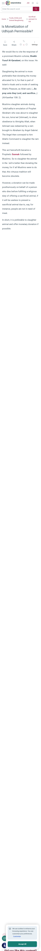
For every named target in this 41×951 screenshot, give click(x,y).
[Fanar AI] (4, 945)
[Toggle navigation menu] (3, 3)
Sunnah (15, 154)
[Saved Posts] (37, 3)
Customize (17, 936)
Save (5, 45)
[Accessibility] (33, 3)
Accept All (22, 944)
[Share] (4, 938)
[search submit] (36, 9)
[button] (20, 45)
